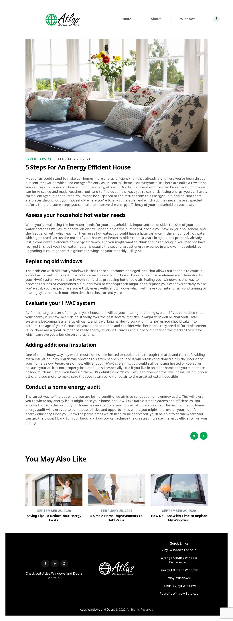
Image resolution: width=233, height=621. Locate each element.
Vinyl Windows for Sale (179, 550)
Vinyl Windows (179, 578)
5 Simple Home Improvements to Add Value (116, 518)
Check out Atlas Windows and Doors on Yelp (54, 575)
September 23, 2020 (54, 510)
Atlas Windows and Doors (97, 610)
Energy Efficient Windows (179, 570)
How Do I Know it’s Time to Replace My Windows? (179, 518)
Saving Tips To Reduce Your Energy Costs (54, 518)
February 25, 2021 (74, 159)
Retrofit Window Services (179, 594)
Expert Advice (38, 159)
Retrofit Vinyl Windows (179, 586)
